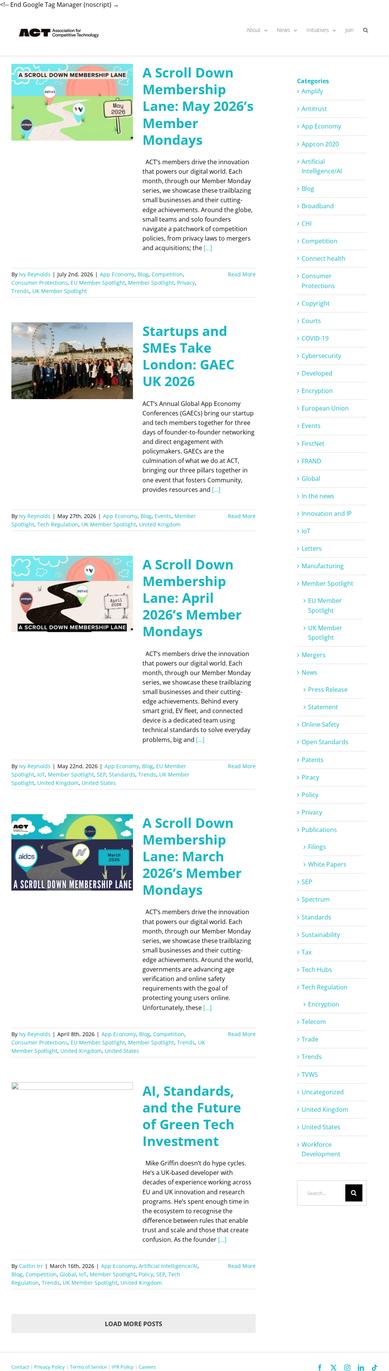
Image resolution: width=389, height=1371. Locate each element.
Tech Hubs (317, 969)
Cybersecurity (321, 356)
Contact (20, 1366)
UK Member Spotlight (59, 291)
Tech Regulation (57, 524)
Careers (147, 1366)
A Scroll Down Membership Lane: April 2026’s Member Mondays (192, 597)
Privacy (186, 282)
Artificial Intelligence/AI (168, 1266)
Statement (323, 707)
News (309, 672)
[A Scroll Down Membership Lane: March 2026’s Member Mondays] (72, 852)
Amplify (312, 91)
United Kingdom (159, 524)
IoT (41, 774)
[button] (365, 30)
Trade (310, 1039)
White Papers (327, 864)
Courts (311, 321)
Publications (319, 830)
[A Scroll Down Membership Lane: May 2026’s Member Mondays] (72, 102)
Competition (167, 274)
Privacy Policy (49, 1366)
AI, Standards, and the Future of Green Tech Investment (191, 1115)
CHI (307, 223)
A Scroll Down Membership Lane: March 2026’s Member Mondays (192, 856)
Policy (146, 1274)
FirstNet (313, 443)
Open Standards (325, 742)
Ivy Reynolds (35, 274)
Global (68, 1274)
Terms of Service (88, 1366)
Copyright (316, 303)
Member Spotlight (151, 282)
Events (163, 516)
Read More (242, 274)
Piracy (310, 777)
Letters (312, 548)
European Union (325, 408)
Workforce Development (321, 1149)
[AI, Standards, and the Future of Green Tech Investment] (72, 1120)
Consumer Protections (39, 282)
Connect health (323, 258)
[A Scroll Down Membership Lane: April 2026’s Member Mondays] (72, 594)
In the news (318, 496)
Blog (143, 274)
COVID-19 (315, 338)
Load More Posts (133, 1324)
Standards (122, 774)
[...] (208, 248)
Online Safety (320, 724)
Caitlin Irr (31, 1266)
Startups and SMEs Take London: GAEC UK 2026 (188, 356)
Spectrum (316, 899)
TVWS (310, 1074)
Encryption (317, 391)
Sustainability (321, 934)
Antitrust (314, 109)
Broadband (318, 206)
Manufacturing (323, 566)
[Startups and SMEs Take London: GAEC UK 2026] (72, 360)
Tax (307, 952)
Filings (317, 847)
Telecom (314, 1022)
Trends (20, 291)
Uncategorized (323, 1092)
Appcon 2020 (320, 144)
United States (99, 782)
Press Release (328, 689)
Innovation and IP (327, 513)
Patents (313, 760)
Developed (317, 373)
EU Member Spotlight (98, 282)
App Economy (117, 274)
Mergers (314, 655)
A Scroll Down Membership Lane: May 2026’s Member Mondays (197, 106)
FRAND (311, 461)
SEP (101, 774)
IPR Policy (123, 1366)
